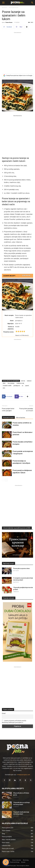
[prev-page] (3, 480)
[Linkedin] (15, 780)
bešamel (29, 381)
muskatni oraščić (7, 385)
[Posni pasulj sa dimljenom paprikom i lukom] (7, 472)
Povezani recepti (8, 417)
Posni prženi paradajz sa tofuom (26, 410)
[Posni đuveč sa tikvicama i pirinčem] (7, 434)
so (22, 385)
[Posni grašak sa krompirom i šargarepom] (7, 453)
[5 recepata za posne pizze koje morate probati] (7, 580)
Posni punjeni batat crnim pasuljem (8, 410)
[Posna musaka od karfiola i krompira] (7, 444)
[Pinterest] (20, 780)
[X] (31, 780)
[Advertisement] (17, 51)
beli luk (23, 381)
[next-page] (6, 480)
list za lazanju (11, 383)
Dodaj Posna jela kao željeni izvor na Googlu (19, 75)
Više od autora (20, 417)
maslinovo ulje (20, 383)
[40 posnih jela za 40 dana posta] (7, 795)
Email (4, 713)
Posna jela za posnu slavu (21, 568)
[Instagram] (10, 780)
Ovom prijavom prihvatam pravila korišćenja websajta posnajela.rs (14, 721)
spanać (27, 385)
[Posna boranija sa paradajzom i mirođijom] (7, 463)
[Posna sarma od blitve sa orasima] (7, 425)
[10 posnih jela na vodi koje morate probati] (7, 804)
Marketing (25, 860)
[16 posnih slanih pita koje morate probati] (7, 814)
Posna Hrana (9, 22)
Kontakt (23, 862)
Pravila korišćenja (14, 862)
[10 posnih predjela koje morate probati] (7, 589)
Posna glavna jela (13, 7)
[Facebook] (4, 780)
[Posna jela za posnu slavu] (7, 570)
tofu (4, 388)
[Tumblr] (25, 780)
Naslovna (4, 7)
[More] (27, 27)
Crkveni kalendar (16, 860)
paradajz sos (17, 385)
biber (4, 383)
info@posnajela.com (23, 775)
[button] (3, 2)
